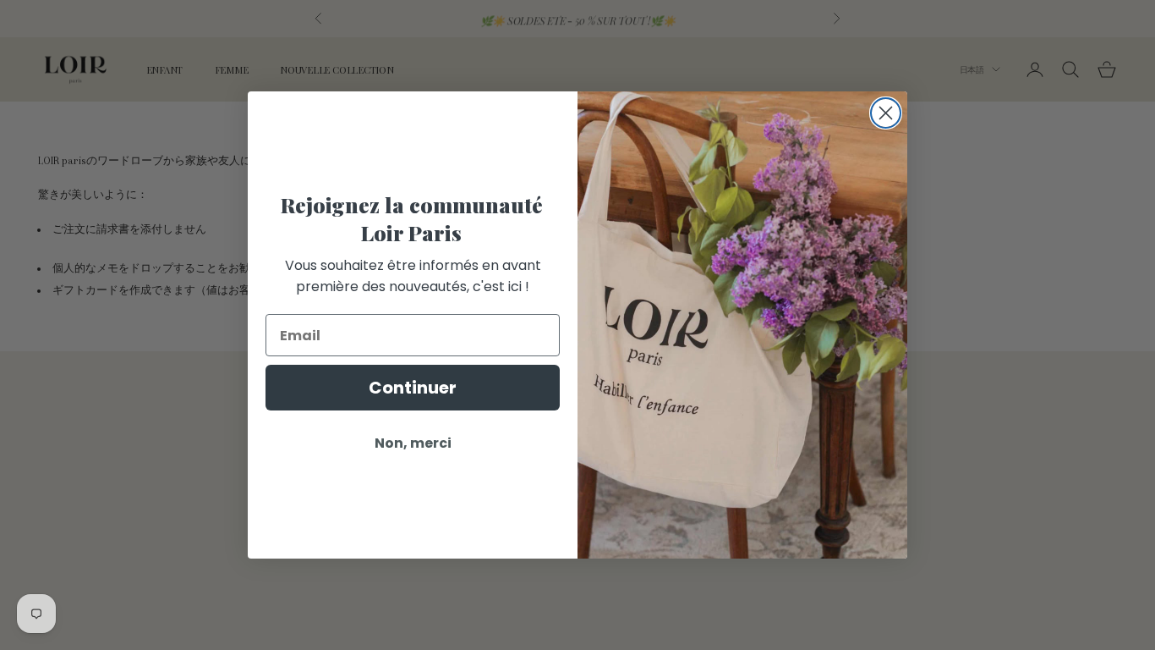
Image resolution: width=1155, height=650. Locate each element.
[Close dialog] (885, 113)
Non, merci (413, 443)
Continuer (413, 387)
